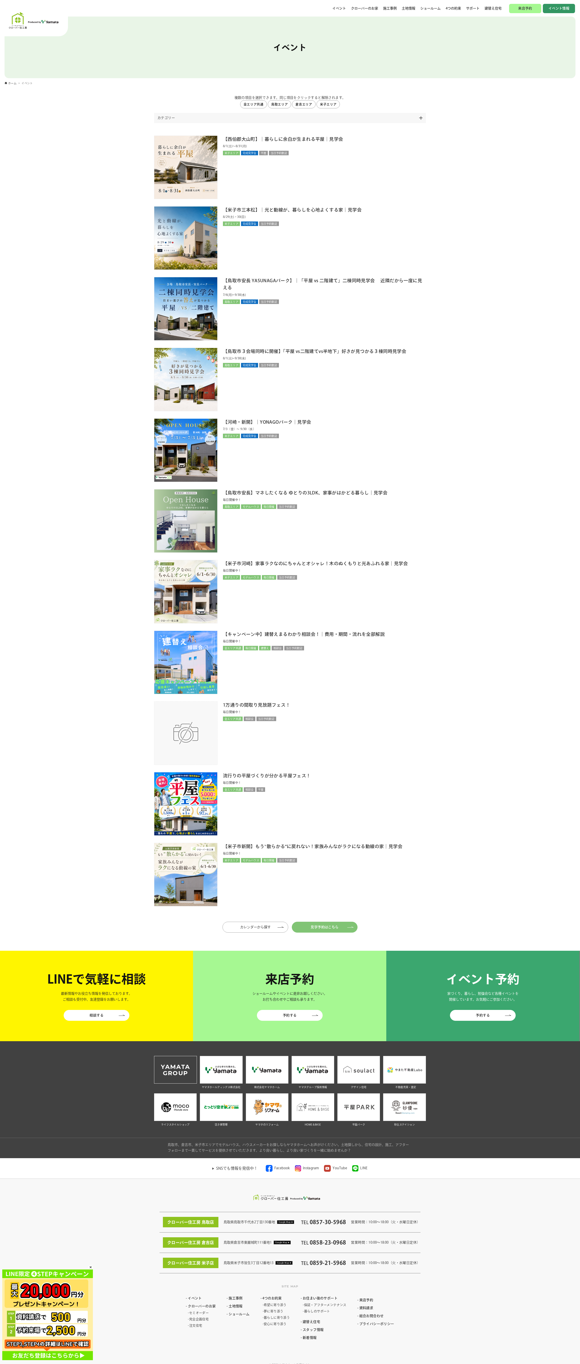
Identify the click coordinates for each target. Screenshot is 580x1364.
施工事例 (390, 8)
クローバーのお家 (364, 8)
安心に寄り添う (275, 1323)
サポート (473, 8)
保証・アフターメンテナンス (325, 1304)
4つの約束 (453, 8)
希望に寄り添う (275, 1304)
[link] (278, 1168)
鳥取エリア (279, 104)
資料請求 (366, 1308)
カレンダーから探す (260, 927)
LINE (364, 1168)
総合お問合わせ (371, 1316)
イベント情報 (559, 8)
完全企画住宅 (199, 1319)
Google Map (285, 1222)
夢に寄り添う (273, 1311)
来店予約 (525, 8)
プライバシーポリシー (376, 1323)
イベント (339, 8)
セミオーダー (199, 1312)
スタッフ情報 (313, 1329)
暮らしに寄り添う (277, 1317)
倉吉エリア (303, 104)
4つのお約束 (272, 1298)
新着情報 (310, 1337)
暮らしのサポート (317, 1311)
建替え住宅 (493, 8)
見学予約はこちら (324, 927)
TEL (323, 1222)
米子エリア (328, 104)
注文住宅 (195, 1325)
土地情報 (408, 8)
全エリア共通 (253, 104)
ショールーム (430, 8)
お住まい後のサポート (320, 1298)
